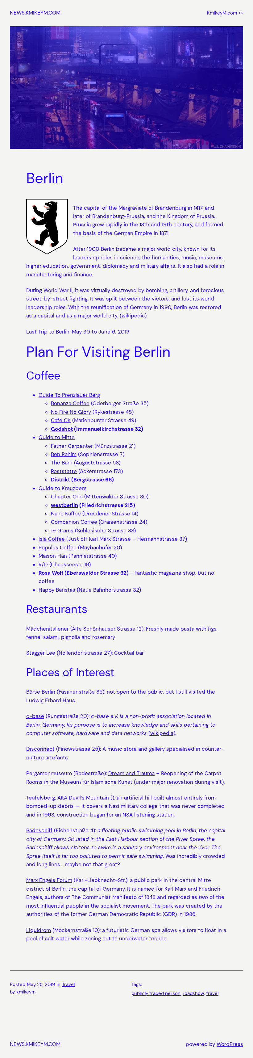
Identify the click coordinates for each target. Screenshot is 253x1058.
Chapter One (67, 496)
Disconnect (40, 748)
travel (212, 993)
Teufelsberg (40, 797)
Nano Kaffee (66, 513)
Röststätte (64, 471)
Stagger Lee (40, 652)
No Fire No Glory (71, 412)
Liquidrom (38, 930)
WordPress (230, 1044)
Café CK (61, 420)
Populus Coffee (58, 547)
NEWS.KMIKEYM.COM (35, 12)
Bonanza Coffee (70, 403)
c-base (35, 716)
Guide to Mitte (57, 437)
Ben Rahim (64, 454)
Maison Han (53, 555)
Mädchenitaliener (47, 628)
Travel (68, 984)
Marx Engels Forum (49, 880)
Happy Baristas (57, 589)
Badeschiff (39, 830)
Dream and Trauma (131, 773)
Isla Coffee (52, 538)
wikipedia (133, 315)
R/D (43, 564)
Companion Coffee (74, 522)
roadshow (193, 993)
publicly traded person (155, 993)
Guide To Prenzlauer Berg (69, 395)
